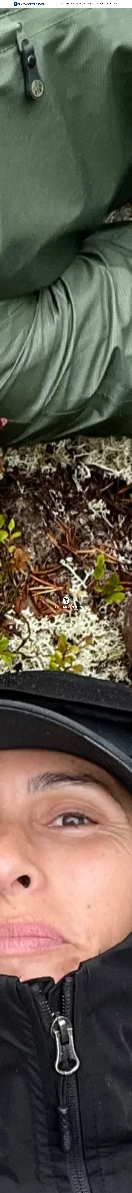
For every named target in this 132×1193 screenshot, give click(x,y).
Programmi (70, 3)
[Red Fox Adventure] (29, 5)
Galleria (90, 3)
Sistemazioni (80, 3)
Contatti (108, 3)
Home (61, 3)
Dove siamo (99, 3)
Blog (115, 3)
